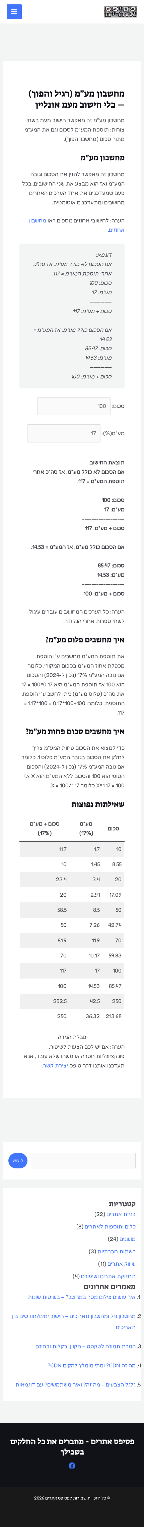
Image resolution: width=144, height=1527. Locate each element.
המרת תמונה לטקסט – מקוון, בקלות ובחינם (85, 1346)
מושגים (128, 1238)
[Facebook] (72, 1465)
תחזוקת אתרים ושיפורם (108, 1276)
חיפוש (18, 1160)
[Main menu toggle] (14, 11)
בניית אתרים (121, 1214)
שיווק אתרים (121, 1263)
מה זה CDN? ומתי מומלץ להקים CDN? (92, 1365)
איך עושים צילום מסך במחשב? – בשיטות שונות (82, 1297)
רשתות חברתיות (116, 1251)
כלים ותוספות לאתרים (110, 1226)
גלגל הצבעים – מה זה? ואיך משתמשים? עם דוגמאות (75, 1384)
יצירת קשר (55, 1065)
